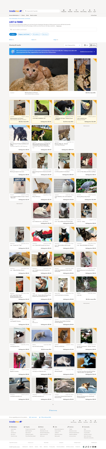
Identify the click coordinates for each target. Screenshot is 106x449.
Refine (13, 34)
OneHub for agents (29, 434)
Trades (70, 429)
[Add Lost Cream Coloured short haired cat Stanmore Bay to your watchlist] (72, 380)
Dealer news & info (44, 434)
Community (86, 427)
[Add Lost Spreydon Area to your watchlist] (28, 330)
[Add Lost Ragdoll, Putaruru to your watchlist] (28, 305)
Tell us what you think (46, 417)
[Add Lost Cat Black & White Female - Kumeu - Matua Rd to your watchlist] (28, 180)
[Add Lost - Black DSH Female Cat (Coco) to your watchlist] (50, 229)
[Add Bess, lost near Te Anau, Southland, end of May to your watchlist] (28, 127)
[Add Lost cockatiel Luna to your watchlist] (95, 102)
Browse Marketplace (14, 15)
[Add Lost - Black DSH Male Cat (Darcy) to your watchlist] (95, 229)
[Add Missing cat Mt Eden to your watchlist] (72, 330)
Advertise (46, 446)
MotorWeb (46, 442)
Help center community (88, 437)
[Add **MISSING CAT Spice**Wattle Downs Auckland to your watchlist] (72, 102)
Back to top (54, 410)
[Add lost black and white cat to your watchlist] (50, 380)
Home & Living (14, 436)
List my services (72, 436)
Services (71, 427)
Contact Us (77, 446)
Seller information (87, 436)
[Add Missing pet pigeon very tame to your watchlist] (28, 155)
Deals (27, 15)
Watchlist (80, 422)
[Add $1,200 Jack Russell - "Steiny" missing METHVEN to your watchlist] (95, 330)
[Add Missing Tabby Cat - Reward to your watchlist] (72, 127)
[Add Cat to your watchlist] (50, 305)
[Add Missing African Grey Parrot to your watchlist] (95, 180)
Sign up (89, 11)
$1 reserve (13, 434)
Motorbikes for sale (44, 430)
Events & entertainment (74, 432)
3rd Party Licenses (88, 434)
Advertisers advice (58, 434)
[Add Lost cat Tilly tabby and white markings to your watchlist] (95, 155)
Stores (23, 15)
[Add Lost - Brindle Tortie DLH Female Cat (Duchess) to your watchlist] (50, 254)
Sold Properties (29, 430)
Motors (41, 427)
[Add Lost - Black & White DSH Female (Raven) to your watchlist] (72, 229)
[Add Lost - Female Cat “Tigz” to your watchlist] (28, 229)
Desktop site (25, 446)
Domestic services (73, 430)
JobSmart (57, 432)
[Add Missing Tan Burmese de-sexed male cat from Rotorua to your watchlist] (95, 380)
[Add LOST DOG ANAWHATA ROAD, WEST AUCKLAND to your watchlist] (72, 254)
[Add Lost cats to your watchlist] (95, 279)
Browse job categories (59, 429)
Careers (36, 446)
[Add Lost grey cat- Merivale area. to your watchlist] (50, 355)
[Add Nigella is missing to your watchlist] (28, 355)
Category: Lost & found (24, 34)
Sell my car (42, 436)
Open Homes (28, 432)
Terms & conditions (60, 446)
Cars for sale (42, 429)
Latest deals (13, 429)
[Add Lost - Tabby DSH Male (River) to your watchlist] (28, 254)
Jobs (56, 427)
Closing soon (13, 432)
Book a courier (33, 15)
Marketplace (14, 427)
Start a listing (73, 422)
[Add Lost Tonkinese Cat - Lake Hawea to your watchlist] (50, 205)
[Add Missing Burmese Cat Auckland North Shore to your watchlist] (95, 254)
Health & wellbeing (73, 434)
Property (28, 427)
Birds (11, 39)
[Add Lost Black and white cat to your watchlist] (28, 380)
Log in (94, 11)
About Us (31, 446)
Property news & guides (30, 429)
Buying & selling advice (44, 432)
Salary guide (57, 436)
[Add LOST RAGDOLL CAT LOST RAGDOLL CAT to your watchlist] (72, 180)
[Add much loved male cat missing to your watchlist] (72, 279)
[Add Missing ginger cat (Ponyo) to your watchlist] (95, 60)
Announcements (87, 430)
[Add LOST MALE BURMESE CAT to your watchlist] (50, 102)
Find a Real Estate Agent (31, 436)
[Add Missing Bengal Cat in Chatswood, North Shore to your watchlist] (50, 155)
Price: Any (44, 34)
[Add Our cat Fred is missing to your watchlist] (50, 330)
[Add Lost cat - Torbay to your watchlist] (95, 205)
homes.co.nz (30, 442)
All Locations (36, 34)
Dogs (56, 39)
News (41, 446)
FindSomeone (94, 442)
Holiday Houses (77, 442)
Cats (33, 39)
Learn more (34, 417)
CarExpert (61, 442)
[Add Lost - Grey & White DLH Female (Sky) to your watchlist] (72, 205)
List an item (94, 15)
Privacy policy (52, 446)
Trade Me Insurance (13, 442)
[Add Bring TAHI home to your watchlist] (50, 180)
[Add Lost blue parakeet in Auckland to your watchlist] (72, 155)
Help (85, 429)
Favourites (86, 422)
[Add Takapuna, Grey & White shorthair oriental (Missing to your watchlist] (72, 305)
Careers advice (58, 430)
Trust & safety (87, 432)
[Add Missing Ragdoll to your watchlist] (72, 355)
